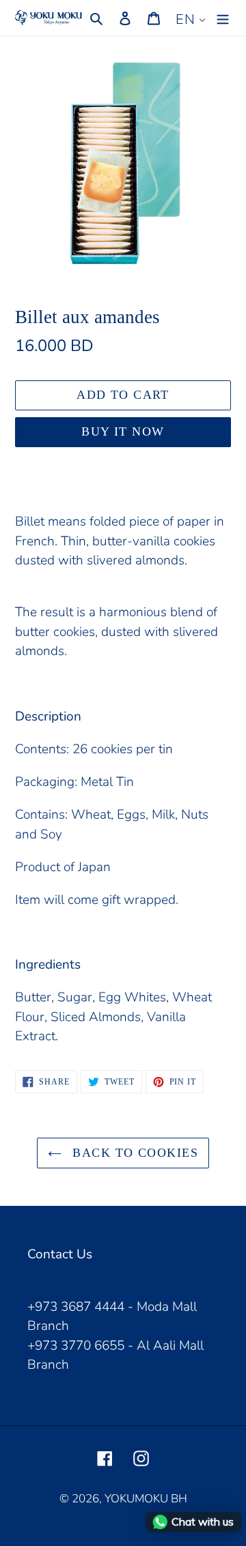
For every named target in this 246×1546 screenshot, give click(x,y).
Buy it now (122, 431)
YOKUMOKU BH (146, 1498)
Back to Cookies (133, 1153)
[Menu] (222, 18)
